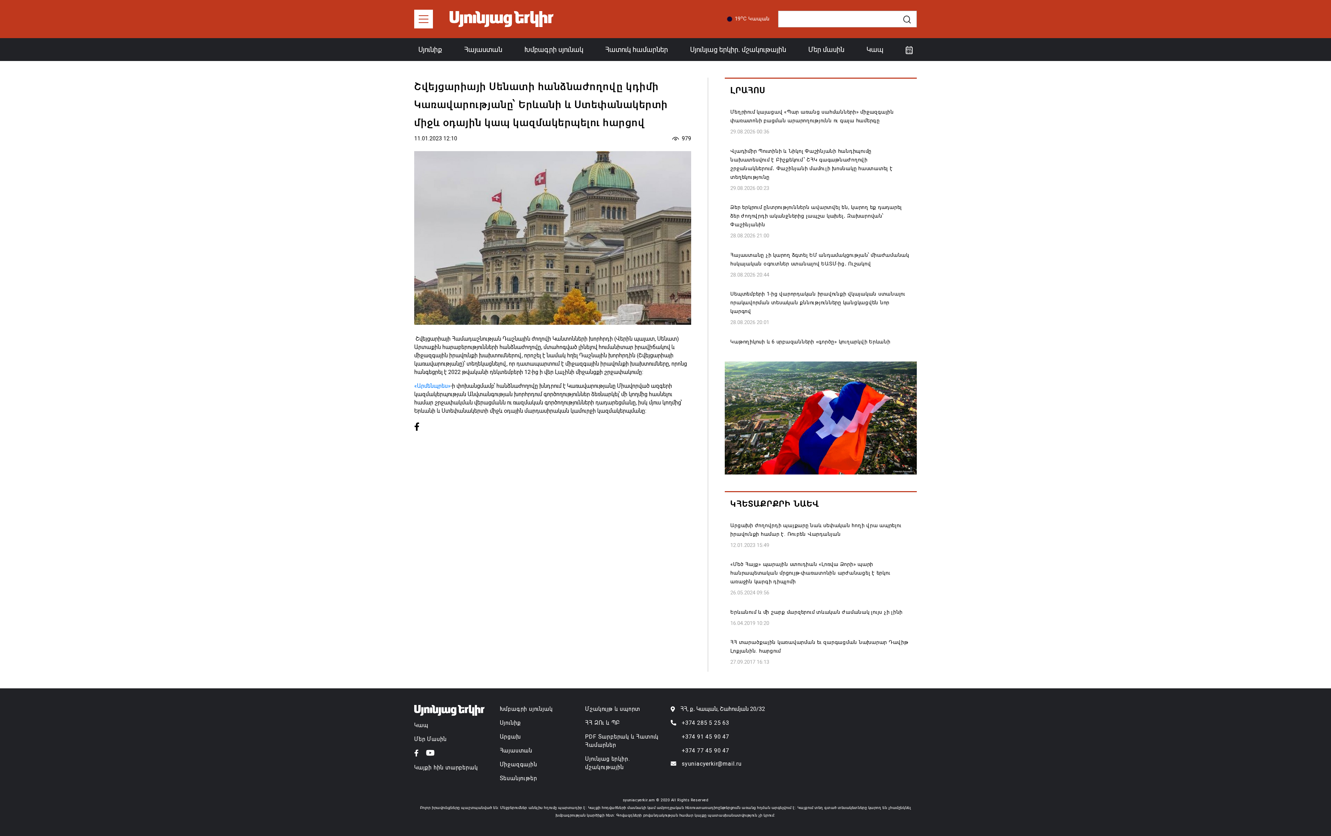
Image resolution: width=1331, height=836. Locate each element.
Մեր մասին (826, 49)
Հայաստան (483, 49)
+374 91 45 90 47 (705, 736)
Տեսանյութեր (518, 778)
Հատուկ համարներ (636, 49)
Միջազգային (518, 764)
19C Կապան (752, 18)
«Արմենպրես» (432, 386)
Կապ (875, 49)
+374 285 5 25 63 (705, 723)
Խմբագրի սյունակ (553, 49)
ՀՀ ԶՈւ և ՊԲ (602, 723)
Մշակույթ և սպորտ (612, 709)
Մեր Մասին (430, 739)
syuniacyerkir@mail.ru (712, 763)
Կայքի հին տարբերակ (446, 767)
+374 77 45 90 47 (705, 750)
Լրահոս (747, 90)
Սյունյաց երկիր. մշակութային (738, 49)
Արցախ (510, 736)
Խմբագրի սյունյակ (526, 709)
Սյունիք (430, 49)
